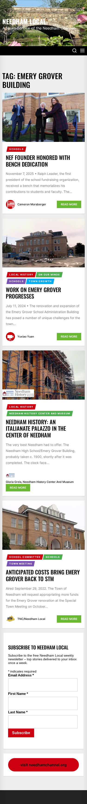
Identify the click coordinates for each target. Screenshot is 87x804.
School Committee (25, 557)
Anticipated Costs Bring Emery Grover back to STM (43, 575)
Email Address (21, 675)
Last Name (18, 712)
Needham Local (24, 21)
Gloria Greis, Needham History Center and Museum (40, 482)
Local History (21, 274)
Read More (69, 204)
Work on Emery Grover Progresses (33, 292)
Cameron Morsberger (31, 204)
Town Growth (40, 281)
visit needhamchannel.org (43, 764)
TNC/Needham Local (31, 619)
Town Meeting (20, 563)
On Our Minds (49, 274)
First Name (18, 694)
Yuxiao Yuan (25, 336)
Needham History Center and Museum (39, 413)
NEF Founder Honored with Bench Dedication (38, 160)
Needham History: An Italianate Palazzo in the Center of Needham (36, 428)
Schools (16, 149)
